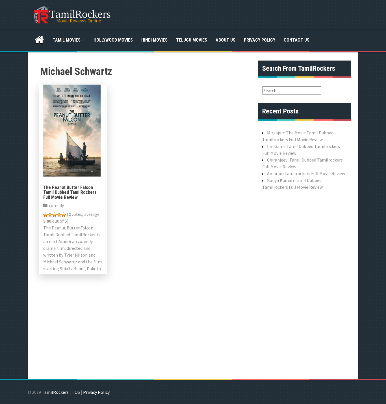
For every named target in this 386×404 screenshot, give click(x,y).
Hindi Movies (154, 40)
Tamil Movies (67, 40)
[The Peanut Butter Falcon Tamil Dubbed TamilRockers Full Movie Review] (72, 130)
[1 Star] (45, 214)
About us (225, 40)
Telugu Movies (191, 40)
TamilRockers (55, 392)
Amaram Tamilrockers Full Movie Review (306, 173)
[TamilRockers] (71, 14)
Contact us (296, 40)
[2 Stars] (50, 214)
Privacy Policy (259, 40)
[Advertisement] (304, 284)
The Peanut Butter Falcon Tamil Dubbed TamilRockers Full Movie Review (70, 192)
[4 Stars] (59, 214)
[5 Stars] (63, 214)
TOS (76, 392)
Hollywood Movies (113, 40)
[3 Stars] (54, 214)
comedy (56, 205)
